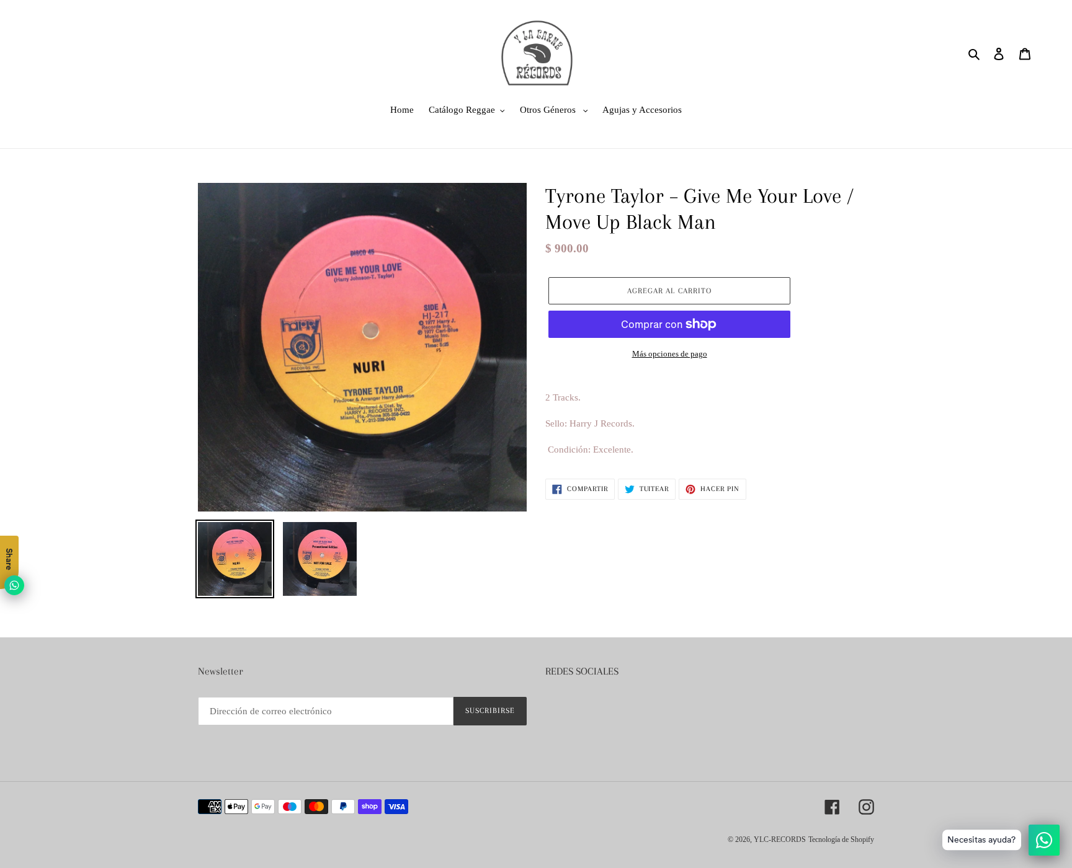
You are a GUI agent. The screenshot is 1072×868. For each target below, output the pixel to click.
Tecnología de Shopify (841, 839)
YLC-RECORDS (780, 839)
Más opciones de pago (669, 353)
